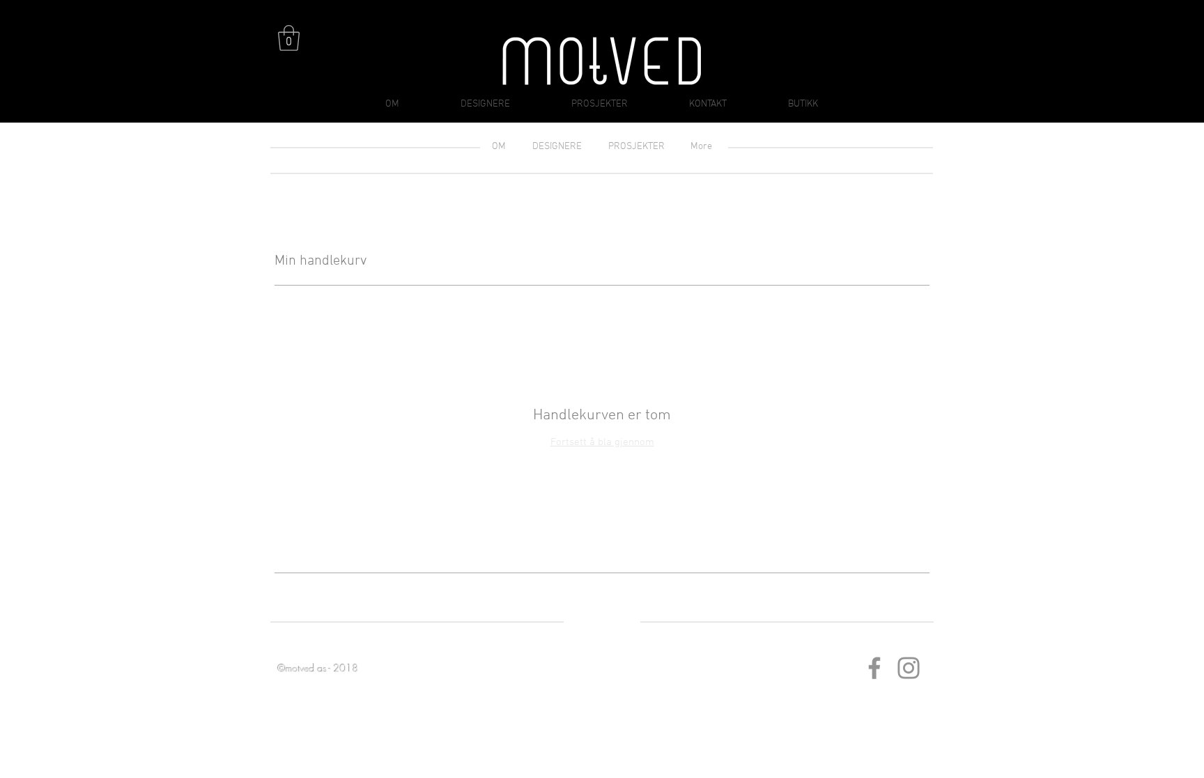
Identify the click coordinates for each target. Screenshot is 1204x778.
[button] (289, 38)
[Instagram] (908, 668)
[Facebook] (874, 668)
